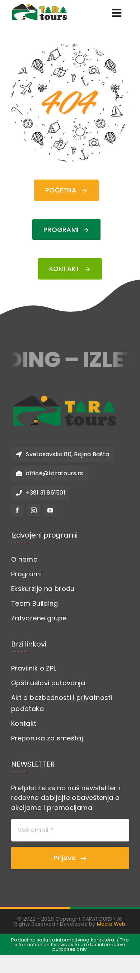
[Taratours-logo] (39, 4)
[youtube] (50, 510)
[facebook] (17, 510)
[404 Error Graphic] (70, 46)
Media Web (111, 923)
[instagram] (33, 510)
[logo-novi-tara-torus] (64, 392)
